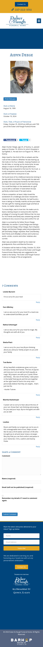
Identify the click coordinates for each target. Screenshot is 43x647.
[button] (22, 548)
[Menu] (39, 20)
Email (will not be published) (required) (17, 487)
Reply (38, 302)
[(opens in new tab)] (21, 641)
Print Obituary (10, 99)
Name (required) (8, 478)
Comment (6, 456)
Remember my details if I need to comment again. (19, 499)
